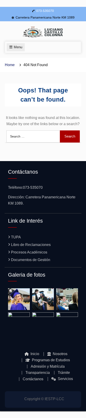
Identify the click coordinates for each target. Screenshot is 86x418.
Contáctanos (33, 379)
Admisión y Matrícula (48, 366)
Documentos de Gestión (30, 260)
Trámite (64, 373)
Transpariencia (37, 373)
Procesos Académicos (29, 252)
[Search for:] (43, 136)
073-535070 (45, 11)
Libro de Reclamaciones (31, 245)
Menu (18, 47)
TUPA (16, 237)
